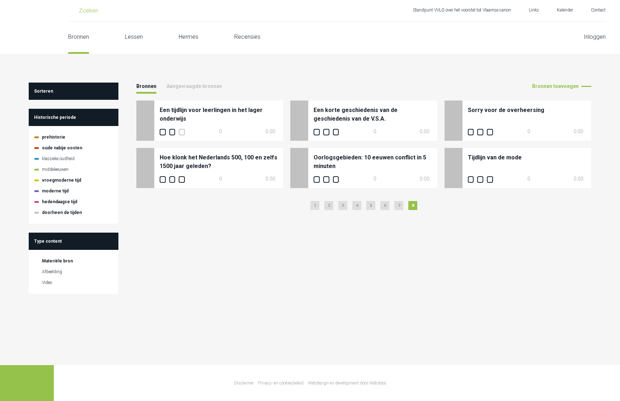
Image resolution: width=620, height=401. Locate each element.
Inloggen (595, 36)
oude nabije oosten (62, 147)
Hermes (188, 36)
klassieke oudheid (58, 158)
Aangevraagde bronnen (194, 86)
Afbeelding (52, 271)
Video (47, 282)
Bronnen (78, 36)
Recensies (247, 36)
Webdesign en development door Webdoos (347, 383)
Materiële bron (57, 261)
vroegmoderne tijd (61, 180)
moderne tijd (55, 190)
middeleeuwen (55, 169)
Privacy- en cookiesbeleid (281, 383)
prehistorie (53, 137)
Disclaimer (244, 383)
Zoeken (88, 10)
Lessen (134, 36)
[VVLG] (27, 27)
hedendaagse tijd (59, 201)
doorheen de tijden (62, 212)
